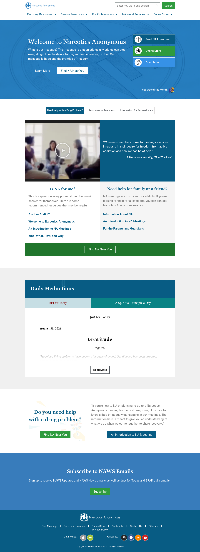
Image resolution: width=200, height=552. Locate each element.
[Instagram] (124, 538)
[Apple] (83, 538)
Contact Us (136, 526)
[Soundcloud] (138, 538)
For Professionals (103, 14)
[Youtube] (145, 538)
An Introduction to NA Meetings (49, 228)
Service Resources (72, 14)
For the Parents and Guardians (123, 228)
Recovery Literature (74, 526)
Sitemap (153, 526)
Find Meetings (49, 526)
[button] (62, 151)
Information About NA (118, 214)
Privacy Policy (100, 529)
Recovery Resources (39, 14)
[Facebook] (131, 538)
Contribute (117, 526)
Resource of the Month (154, 89)
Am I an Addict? (39, 214)
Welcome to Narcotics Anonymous (51, 221)
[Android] (90, 538)
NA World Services (133, 14)
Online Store (161, 14)
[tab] (65, 110)
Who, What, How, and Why (46, 236)
